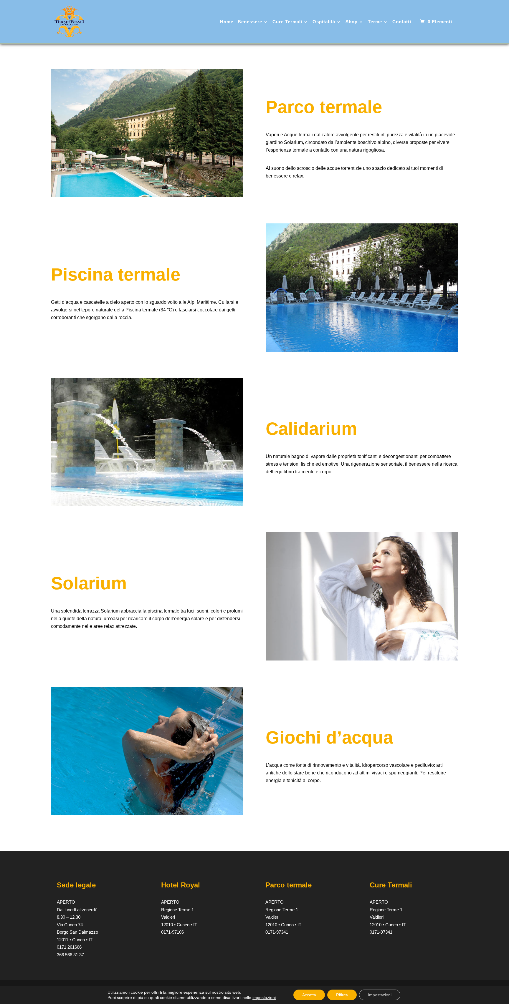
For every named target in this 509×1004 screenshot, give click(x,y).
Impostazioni (379, 995)
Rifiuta (342, 995)
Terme (375, 21)
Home (226, 21)
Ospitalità (324, 21)
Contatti (401, 21)
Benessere (250, 21)
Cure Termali (287, 21)
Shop (352, 21)
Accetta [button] (309, 995)
